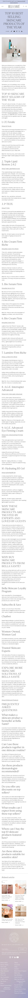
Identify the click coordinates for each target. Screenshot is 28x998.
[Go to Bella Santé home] (14, 6)
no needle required (7, 216)
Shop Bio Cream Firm (8, 322)
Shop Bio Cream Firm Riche (10, 249)
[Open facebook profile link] (12, 957)
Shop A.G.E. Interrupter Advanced (12, 394)
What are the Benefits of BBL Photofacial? (7, 920)
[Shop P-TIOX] (9, 208)
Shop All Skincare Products (10, 700)
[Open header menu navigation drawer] (2, 6)
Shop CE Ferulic (6, 126)
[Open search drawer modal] (23, 6)
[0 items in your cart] (26, 6)
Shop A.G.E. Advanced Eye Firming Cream (12, 435)
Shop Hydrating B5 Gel (9, 472)
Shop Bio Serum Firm (8, 288)
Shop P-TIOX (5, 208)
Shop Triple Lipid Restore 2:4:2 (11, 168)
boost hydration (13, 112)
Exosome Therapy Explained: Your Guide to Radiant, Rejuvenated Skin (19, 897)
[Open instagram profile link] (10, 957)
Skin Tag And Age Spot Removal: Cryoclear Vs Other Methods (20, 921)
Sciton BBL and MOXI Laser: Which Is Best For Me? (7, 897)
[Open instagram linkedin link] (15, 957)
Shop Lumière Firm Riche (9, 357)
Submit (22, 949)
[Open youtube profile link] (18, 957)
